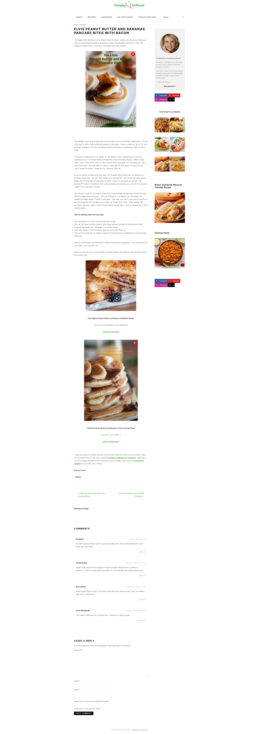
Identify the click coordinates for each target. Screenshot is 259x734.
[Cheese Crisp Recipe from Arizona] (177, 164)
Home (76, 24)
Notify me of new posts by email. (87, 709)
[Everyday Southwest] (129, 12)
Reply (142, 552)
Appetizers (83, 24)
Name (77, 681)
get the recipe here (111, 442)
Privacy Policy (140, 730)
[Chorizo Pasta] (170, 253)
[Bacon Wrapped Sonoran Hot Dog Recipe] (177, 145)
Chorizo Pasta (162, 233)
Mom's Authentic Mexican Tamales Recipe (168, 186)
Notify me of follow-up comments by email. (91, 701)
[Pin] (133, 54)
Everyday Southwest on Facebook (122, 458)
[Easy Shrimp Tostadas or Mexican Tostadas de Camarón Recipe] (162, 145)
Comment (78, 650)
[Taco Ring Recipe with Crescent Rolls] (177, 125)
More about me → (170, 86)
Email (77, 690)
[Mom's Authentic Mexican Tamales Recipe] (162, 164)
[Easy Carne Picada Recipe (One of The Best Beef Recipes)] (162, 125)
